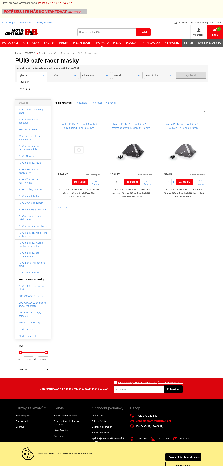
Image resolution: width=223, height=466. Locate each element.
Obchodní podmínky (102, 426)
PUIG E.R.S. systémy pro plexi (31, 287)
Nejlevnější (81, 102)
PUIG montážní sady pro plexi (32, 264)
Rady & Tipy (25, 22)
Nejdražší (96, 102)
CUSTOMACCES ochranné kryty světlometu (32, 304)
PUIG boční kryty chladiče (32, 209)
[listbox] (32, 85)
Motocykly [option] (25, 88)
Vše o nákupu (8, 22)
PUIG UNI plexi (26, 156)
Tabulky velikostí (43, 22)
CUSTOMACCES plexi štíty (32, 295)
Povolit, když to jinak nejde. (184, 456)
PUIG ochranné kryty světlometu (30, 218)
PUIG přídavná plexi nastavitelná (29, 181)
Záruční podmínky (100, 432)
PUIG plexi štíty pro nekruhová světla (29, 148)
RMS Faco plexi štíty (29, 322)
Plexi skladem (26, 329)
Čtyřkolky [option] (24, 81)
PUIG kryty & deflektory (31, 202)
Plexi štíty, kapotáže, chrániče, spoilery (56, 53)
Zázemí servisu (61, 430)
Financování (22, 421)
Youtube (184, 438)
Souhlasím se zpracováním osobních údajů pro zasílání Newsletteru (150, 382)
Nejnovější (111, 102)
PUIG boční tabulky (29, 196)
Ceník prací (59, 435)
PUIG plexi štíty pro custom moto (29, 254)
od (19, 359)
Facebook (141, 438)
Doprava (20, 426)
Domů (18, 53)
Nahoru (61, 207)
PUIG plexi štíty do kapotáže (28, 121)
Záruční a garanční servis (65, 415)
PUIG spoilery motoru (30, 189)
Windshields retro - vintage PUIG (29, 138)
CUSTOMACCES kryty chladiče (30, 314)
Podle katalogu (63, 102)
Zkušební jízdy (23, 415)
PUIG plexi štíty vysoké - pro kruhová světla (31, 244)
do (35, 359)
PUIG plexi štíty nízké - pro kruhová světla (33, 234)
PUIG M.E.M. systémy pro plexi (32, 111)
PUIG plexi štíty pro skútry (33, 226)
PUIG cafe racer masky (31, 279)
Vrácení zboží (98, 415)
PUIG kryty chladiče (29, 272)
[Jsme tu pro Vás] (44, 11)
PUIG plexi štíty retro (30, 162)
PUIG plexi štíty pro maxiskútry (29, 171)
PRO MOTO (30, 53)
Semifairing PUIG (28, 129)
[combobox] (32, 75)
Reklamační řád (99, 421)
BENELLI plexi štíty (29, 335)
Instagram (163, 438)
